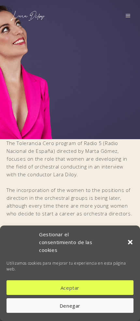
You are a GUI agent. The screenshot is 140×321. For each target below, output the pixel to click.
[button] (130, 242)
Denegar (70, 305)
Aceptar (70, 288)
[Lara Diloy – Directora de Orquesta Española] (28, 15)
